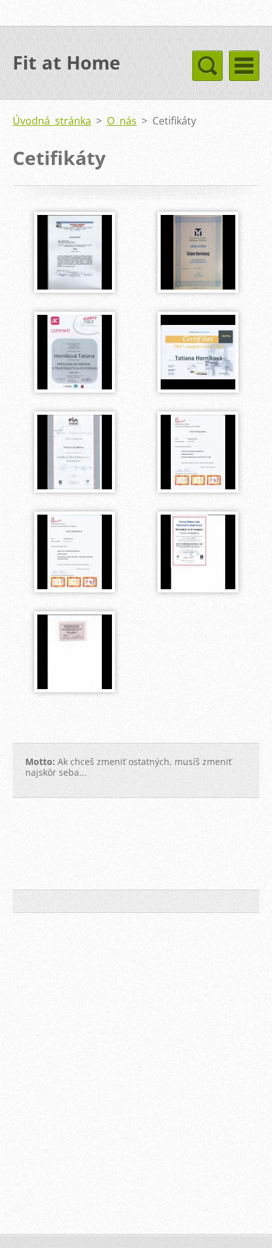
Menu (244, 66)
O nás (122, 121)
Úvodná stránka (52, 121)
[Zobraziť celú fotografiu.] (74, 252)
